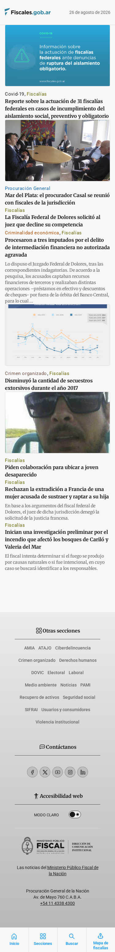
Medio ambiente (41, 684)
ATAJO (45, 647)
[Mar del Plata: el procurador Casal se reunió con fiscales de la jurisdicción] (57, 150)
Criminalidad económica (32, 232)
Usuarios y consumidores (65, 709)
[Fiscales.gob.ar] (19, 12)
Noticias (68, 684)
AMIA (29, 647)
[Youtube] (57, 772)
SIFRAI (31, 709)
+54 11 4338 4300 (57, 903)
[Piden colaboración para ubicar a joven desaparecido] (57, 422)
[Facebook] (32, 772)
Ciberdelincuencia (73, 647)
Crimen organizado (26, 373)
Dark (75, 815)
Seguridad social (79, 697)
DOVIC (37, 672)
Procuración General (27, 188)
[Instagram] (70, 772)
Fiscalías (37, 94)
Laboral (76, 672)
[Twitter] (45, 772)
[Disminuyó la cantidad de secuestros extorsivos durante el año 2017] (57, 335)
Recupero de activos (39, 697)
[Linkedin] (82, 772)
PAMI (85, 684)
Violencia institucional (57, 721)
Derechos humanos (78, 660)
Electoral (56, 672)
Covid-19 (14, 94)
